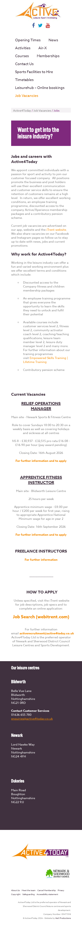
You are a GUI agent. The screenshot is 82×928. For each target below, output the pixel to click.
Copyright (15, 894)
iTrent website (56, 230)
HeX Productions (63, 918)
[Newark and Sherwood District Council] (58, 878)
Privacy (61, 890)
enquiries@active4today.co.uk (32, 719)
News (53, 40)
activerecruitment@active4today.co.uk (47, 633)
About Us (15, 890)
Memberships (48, 56)
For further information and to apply (41, 461)
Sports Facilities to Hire (34, 72)
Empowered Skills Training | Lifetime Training (45, 360)
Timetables (24, 80)
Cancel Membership (46, 890)
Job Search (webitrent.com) (41, 617)
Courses (22, 56)
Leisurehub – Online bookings (39, 88)
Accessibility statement (47, 894)
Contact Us (24, 64)
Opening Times (28, 40)
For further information (41, 560)
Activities (22, 48)
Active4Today (22, 110)
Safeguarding (28, 894)
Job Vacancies (26, 95)
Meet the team (28, 890)
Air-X (42, 48)
